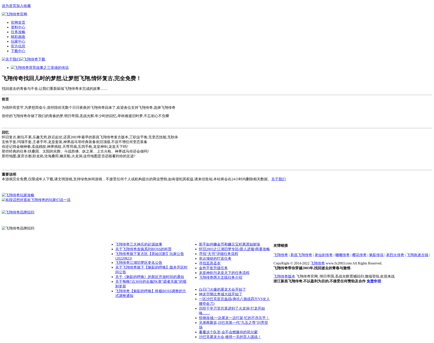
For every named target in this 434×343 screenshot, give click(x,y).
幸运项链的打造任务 (215, 258)
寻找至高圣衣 (210, 263)
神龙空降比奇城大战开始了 (220, 294)
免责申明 (374, 281)
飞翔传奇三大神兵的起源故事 (138, 244)
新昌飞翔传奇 (301, 255)
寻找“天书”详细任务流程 (218, 254)
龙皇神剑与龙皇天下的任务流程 (224, 273)
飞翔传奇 (281, 255)
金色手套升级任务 (213, 268)
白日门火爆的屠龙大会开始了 (222, 289)
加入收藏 (23, 6)
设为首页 (9, 6)
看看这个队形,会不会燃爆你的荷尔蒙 (228, 332)
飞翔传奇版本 (284, 276)
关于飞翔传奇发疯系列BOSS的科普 (143, 249)
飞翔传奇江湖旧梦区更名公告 (138, 262)
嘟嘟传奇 (342, 255)
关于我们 (278, 179)
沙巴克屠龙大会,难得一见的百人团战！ (230, 337)
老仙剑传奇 (324, 255)
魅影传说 (376, 255)
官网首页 (18, 22)
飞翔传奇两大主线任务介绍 (220, 277)
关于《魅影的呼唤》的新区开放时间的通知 (149, 277)
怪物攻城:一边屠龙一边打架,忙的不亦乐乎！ (234, 318)
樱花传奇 (359, 255)
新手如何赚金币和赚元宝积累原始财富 (229, 244)
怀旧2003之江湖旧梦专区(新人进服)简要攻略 (234, 249)
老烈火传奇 (395, 255)
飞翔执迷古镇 (417, 255)
